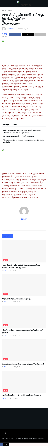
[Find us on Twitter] (6, 433)
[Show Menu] (3, 3)
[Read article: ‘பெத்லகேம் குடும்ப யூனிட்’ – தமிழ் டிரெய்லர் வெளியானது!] (24, 350)
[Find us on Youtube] (9, 433)
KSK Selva (18, 438)
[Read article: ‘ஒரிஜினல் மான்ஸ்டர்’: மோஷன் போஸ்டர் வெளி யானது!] (24, 382)
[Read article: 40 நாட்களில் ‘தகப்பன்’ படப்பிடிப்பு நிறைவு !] (24, 285)
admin (11, 29)
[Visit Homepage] (24, 3)
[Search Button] (45, 3)
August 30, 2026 (15, 398)
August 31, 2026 (15, 270)
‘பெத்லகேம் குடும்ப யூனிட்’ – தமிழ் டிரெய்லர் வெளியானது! (23, 364)
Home (4, 10)
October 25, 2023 (23, 29)
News (10, 10)
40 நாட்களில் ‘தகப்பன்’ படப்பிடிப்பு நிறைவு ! (18, 136)
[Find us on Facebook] (2, 433)
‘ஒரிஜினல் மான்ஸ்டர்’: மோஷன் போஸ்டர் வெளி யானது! (21, 395)
